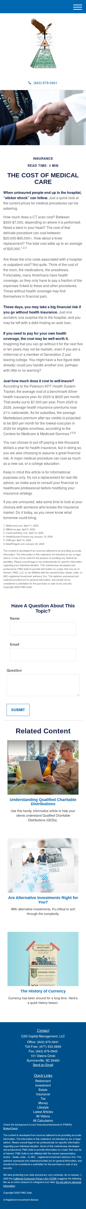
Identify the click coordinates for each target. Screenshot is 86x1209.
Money (43, 1103)
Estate (43, 1089)
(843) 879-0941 (46, 82)
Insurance (43, 1094)
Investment (43, 1085)
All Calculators (43, 1120)
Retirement (43, 1081)
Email (14, 644)
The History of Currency (43, 991)
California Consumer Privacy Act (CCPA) (35, 1178)
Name (15, 618)
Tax (43, 1098)
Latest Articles (43, 1111)
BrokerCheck (10, 1128)
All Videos (43, 1116)
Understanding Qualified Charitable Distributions (43, 801)
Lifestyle (43, 1107)
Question (14, 670)
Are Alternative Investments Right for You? (43, 900)
